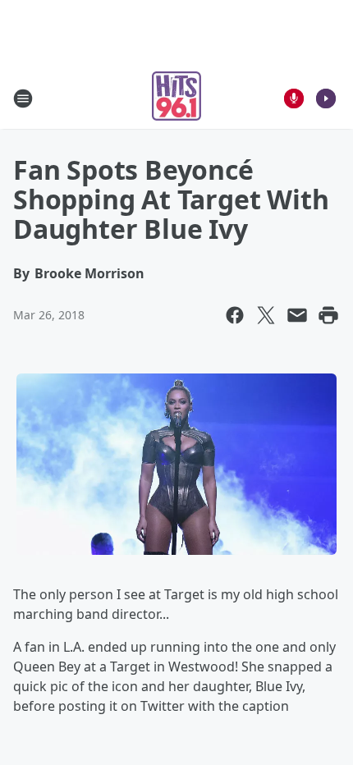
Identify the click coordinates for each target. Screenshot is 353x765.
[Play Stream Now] (326, 98)
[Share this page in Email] (297, 315)
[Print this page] (328, 315)
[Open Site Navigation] (23, 98)
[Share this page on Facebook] (234, 315)
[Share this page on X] (265, 315)
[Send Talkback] (294, 98)
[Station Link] (176, 98)
